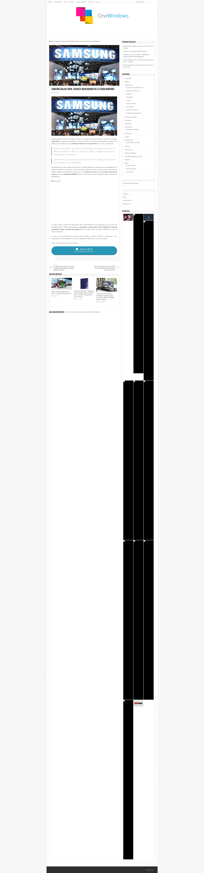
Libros (128, 100)
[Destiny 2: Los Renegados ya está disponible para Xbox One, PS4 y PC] (128, 620)
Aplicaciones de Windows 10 (135, 87)
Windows (50, 2)
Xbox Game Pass (131, 168)
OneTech (91, 2)
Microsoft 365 (58, 2)
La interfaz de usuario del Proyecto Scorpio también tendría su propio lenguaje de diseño (64, 267)
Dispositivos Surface (132, 129)
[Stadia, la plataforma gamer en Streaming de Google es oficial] (128, 779)
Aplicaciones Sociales (133, 91)
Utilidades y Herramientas (134, 113)
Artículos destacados (81, 2)
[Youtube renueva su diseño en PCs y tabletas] (138, 703)
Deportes (129, 94)
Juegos (127, 136)
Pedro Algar (56, 92)
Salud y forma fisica (132, 110)
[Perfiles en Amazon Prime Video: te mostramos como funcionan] (149, 217)
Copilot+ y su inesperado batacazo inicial (135, 51)
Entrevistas (128, 133)
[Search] (156, 2)
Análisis (127, 82)
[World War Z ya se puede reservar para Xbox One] (138, 620)
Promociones (128, 150)
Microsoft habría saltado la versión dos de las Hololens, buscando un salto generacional (104, 267)
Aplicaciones (129, 85)
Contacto (97, 2)
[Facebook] (137, 2)
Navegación (130, 106)
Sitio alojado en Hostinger (130, 183)
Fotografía (130, 97)
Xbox (126, 163)
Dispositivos (128, 127)
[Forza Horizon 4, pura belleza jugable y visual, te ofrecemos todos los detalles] (149, 300)
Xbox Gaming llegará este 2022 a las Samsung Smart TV (61, 292)
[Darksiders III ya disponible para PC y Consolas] (128, 460)
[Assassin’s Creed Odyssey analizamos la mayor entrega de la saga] (138, 460)
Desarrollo (128, 123)
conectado (81, 312)
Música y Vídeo (131, 103)
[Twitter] (139, 2)
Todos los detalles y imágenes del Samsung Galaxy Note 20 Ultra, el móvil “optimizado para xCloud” (84, 293)
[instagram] (143, 2)
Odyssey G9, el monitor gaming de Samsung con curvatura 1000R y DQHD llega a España (105, 296)
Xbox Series (130, 172)
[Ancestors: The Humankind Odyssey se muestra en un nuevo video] (149, 460)
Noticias (58, 41)
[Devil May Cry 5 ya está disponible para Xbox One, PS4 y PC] (138, 293)
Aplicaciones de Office (133, 142)
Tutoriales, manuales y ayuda (133, 156)
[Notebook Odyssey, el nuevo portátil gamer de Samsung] (149, 620)
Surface (72, 2)
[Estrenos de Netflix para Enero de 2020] (128, 217)
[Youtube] (141, 2)
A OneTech (128, 78)
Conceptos (128, 120)
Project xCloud (131, 165)
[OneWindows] (102, 15)
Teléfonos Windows (130, 153)
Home (52, 41)
